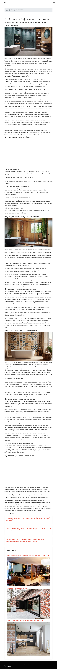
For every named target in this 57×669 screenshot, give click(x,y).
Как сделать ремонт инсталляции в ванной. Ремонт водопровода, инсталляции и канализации (25, 540)
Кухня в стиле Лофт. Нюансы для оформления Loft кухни (25, 620)
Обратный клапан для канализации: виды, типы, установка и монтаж (28, 530)
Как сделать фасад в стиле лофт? (17, 588)
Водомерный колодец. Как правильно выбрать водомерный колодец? (28, 519)
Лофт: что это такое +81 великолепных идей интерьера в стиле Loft (28, 555)
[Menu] (54, 2)
